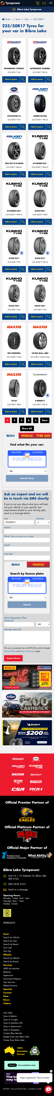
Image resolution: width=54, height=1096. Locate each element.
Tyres (6, 934)
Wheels (7, 954)
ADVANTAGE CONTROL (14, 68)
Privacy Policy (10, 651)
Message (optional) (12, 629)
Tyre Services (9, 982)
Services (7, 965)
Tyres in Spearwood (12, 1026)
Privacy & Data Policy (19, 1089)
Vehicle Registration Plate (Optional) (15, 619)
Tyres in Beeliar (10, 1016)
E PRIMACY (40, 401)
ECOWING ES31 (40, 163)
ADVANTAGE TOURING (40, 68)
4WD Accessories (11, 968)
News (6, 999)
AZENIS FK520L (40, 116)
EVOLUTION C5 (14, 116)
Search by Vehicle (11, 937)
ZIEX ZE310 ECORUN (14, 163)
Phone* (19, 536)
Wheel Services (10, 985)
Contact (7, 992)
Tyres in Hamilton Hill (12, 1023)
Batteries (7, 972)
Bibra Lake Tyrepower (29, 9)
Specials (7, 989)
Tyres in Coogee (10, 1019)
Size (6, 518)
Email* (7, 545)
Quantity (40, 518)
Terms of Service (27, 651)
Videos (7, 1003)
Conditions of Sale (35, 1089)
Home (7, 19)
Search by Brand (10, 944)
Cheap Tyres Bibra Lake (13, 1040)
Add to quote (11, 79)
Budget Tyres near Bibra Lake (16, 1036)
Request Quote (13, 658)
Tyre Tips (7, 951)
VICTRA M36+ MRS (40, 353)
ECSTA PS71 (14, 258)
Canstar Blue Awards (12, 1033)
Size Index (8, 1012)
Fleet (6, 996)
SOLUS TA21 (14, 306)
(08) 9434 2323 (17, 884)
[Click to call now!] (37, 3)
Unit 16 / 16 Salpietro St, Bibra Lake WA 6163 (27, 877)
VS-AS (14, 401)
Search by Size (10, 940)
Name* (7, 527)
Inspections (8, 975)
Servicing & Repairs (12, 978)
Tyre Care (7, 947)
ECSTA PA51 (40, 211)
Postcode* (8, 554)
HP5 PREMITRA (14, 353)
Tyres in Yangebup (11, 1029)
